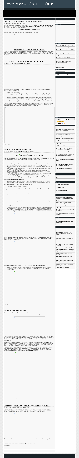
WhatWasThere (58, 267)
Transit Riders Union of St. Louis (61, 213)
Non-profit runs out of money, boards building (17, 149)
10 (8, 450)
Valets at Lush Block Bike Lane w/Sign (46, 25)
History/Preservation (16, 63)
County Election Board (60, 187)
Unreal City (58, 265)
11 (9, 450)
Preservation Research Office (61, 148)
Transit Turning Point (59, 168)
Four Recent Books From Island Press (62, 49)
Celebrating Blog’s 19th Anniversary (62, 45)
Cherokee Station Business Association (62, 197)
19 (19, 450)
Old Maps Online (59, 250)
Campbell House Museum (60, 219)
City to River (58, 200)
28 (30, 450)
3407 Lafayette (22, 158)
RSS (57, 177)
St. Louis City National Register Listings (62, 254)
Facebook (57, 176)
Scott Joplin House (59, 223)
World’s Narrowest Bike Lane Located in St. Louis (35, 26)
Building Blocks (58, 129)
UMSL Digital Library (59, 264)
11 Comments (26, 407)
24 (25, 450)
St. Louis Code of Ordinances (61, 256)
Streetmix (57, 261)
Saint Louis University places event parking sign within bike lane (23, 21)
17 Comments (24, 23)
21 (22, 450)
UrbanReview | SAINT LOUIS (29, 3)
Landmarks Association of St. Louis (62, 205)
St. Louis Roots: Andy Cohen (61, 57)
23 (24, 450)
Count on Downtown (59, 134)
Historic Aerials (58, 238)
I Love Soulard (58, 140)
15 (14, 450)
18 (18, 450)
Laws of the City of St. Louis (60, 244)
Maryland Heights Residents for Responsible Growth (64, 143)
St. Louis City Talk (59, 154)
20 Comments (30, 312)
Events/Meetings (16, 407)
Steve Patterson (7, 455)
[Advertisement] (39, 13)
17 (17, 450)
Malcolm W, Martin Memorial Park (61, 221)
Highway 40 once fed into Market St (15, 310)
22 (23, 450)
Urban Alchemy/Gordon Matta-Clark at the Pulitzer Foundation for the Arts (26, 405)
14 (13, 450)
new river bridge (46, 342)
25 (27, 450)
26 (28, 450)
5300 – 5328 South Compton (40, 265)
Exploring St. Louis (59, 135)
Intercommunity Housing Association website (16, 179)
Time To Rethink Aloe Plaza (60, 53)
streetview (31, 350)
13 (12, 450)
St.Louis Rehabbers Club (60, 209)
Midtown (18, 23)
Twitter (57, 179)
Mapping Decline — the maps (61, 246)
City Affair (57, 131)
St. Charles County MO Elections (61, 190)
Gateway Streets (58, 138)
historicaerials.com (8, 338)
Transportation (23, 312)
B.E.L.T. (57, 127)
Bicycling (14, 23)
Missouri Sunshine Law (60, 249)
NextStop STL (58, 147)
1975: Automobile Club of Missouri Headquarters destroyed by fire (24, 61)
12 (11, 450)
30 (33, 450)
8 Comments (32, 151)
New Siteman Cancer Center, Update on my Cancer (64, 51)
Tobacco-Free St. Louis (60, 212)
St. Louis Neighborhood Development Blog (63, 164)
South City (26, 151)
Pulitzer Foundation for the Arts (11, 409)
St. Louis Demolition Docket (60, 159)
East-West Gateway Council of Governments (63, 202)
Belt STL (17, 101)
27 (29, 450)
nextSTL (57, 145)
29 (32, 450)
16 (15, 450)
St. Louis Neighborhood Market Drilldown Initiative (64, 260)
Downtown (15, 312)
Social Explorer (58, 253)
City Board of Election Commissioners (62, 184)
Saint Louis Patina (59, 151)
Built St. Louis (58, 232)
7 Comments (27, 63)
